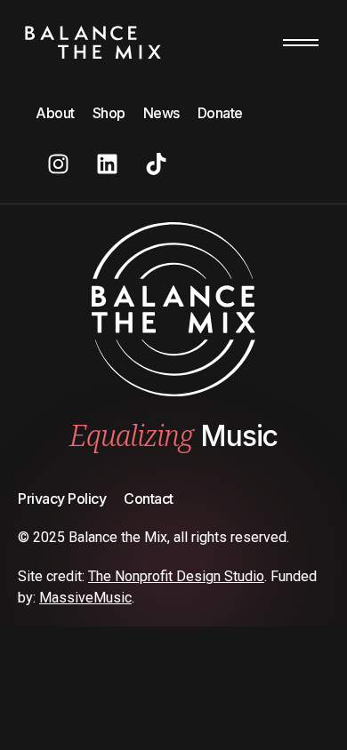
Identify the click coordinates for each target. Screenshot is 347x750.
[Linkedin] (107, 163)
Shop (109, 113)
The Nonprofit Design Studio (176, 576)
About (55, 113)
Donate (220, 113)
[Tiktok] (155, 163)
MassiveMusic (85, 597)
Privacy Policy (62, 498)
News (161, 113)
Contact (149, 498)
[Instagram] (58, 163)
